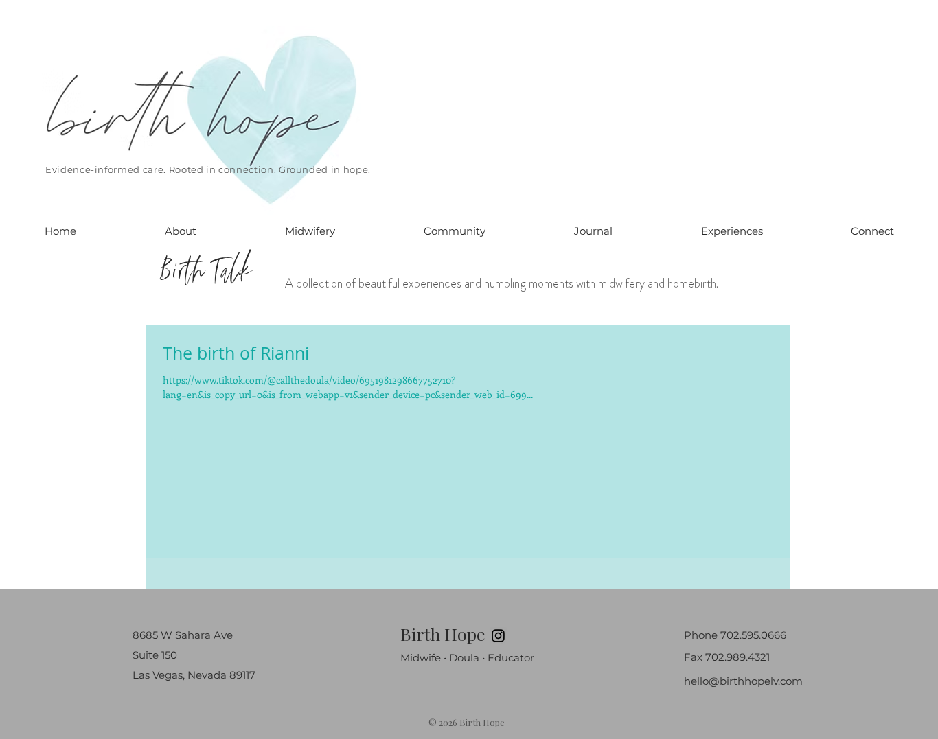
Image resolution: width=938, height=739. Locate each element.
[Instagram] (498, 635)
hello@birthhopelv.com (743, 681)
